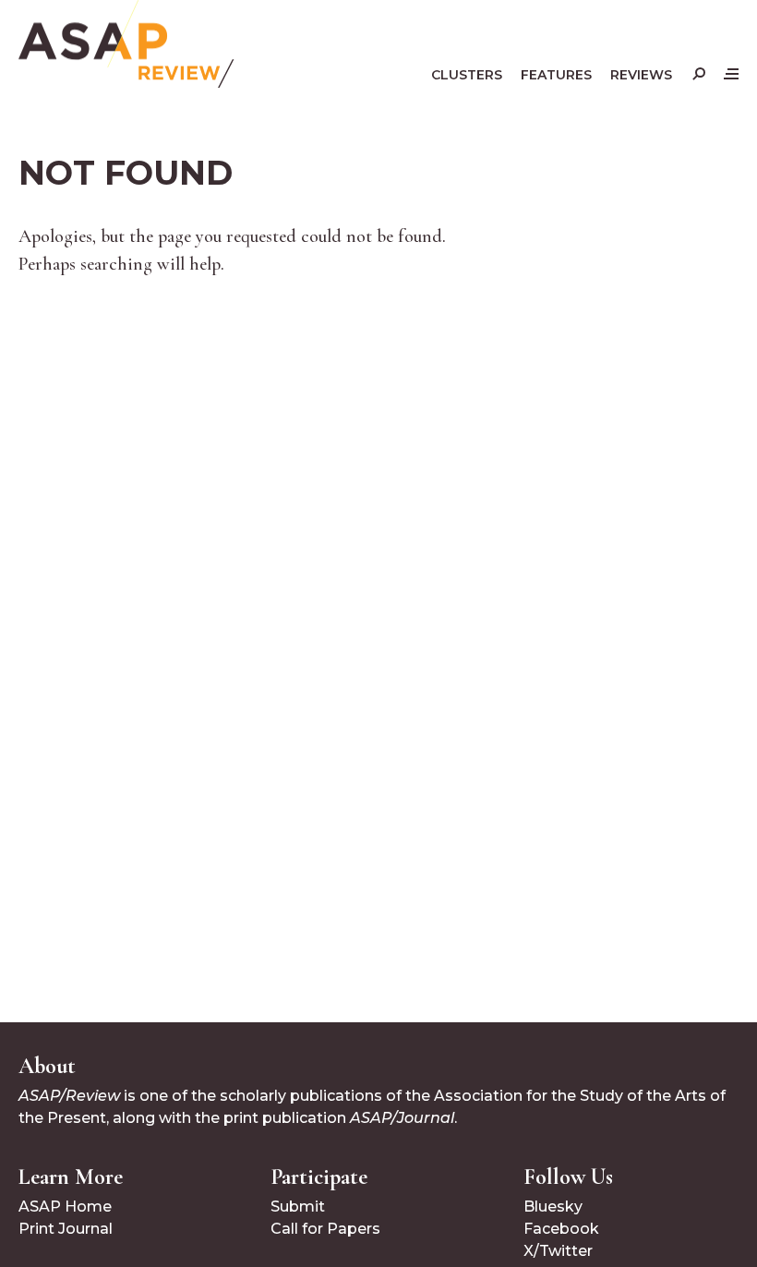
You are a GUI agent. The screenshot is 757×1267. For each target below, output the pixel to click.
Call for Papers (325, 1228)
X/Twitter (558, 1251)
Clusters (466, 74)
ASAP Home (65, 1206)
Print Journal (65, 1228)
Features (556, 74)
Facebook (561, 1228)
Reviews (641, 74)
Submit (297, 1206)
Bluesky (553, 1206)
